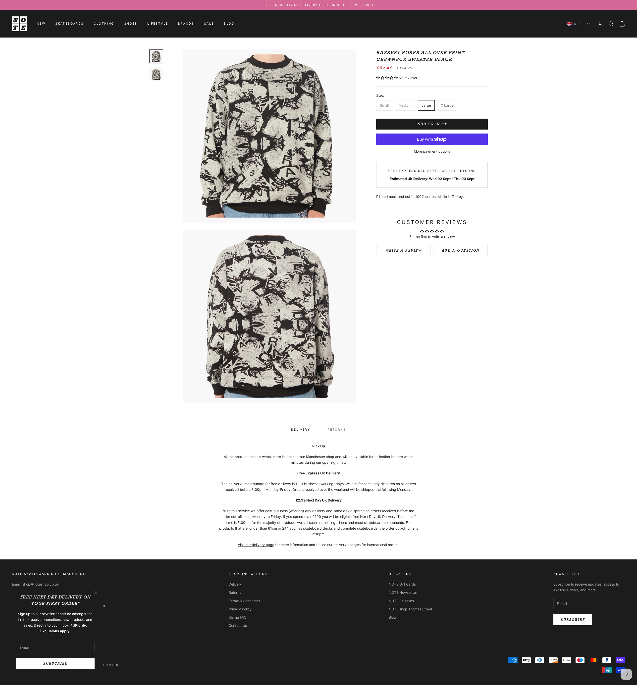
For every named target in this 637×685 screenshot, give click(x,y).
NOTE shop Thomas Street (410, 609)
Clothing (104, 24)
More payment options (432, 151)
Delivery (235, 584)
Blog (229, 24)
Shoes (130, 24)
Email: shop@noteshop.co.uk (35, 584)
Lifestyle (157, 24)
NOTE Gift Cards (402, 584)
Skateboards (69, 24)
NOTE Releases (401, 601)
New (41, 24)
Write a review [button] (403, 250)
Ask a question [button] (460, 250)
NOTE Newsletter (403, 592)
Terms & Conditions (244, 601)
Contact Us (238, 625)
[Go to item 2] (156, 74)
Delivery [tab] (300, 429)
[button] (387, 78)
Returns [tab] (336, 429)
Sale (209, 24)
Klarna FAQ (238, 617)
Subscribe (55, 663)
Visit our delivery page (256, 545)
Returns (235, 592)
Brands (186, 24)
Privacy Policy (240, 609)
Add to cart (432, 124)
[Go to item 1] (156, 56)
